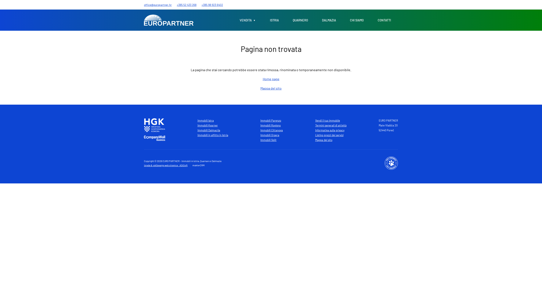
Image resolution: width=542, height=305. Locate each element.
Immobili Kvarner (208, 125)
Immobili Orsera (269, 135)
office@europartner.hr (158, 5)
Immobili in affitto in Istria (213, 135)
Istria (274, 20)
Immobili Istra (206, 120)
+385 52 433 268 (186, 5)
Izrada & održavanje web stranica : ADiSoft (166, 165)
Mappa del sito (271, 88)
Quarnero (300, 20)
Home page (271, 79)
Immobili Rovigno (270, 125)
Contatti (384, 20)
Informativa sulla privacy (329, 130)
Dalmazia (329, 20)
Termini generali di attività (331, 125)
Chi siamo (357, 20)
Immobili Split (268, 140)
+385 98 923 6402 (212, 5)
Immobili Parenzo (270, 120)
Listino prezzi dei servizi (329, 135)
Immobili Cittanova (271, 130)
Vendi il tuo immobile (327, 120)
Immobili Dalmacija (209, 130)
